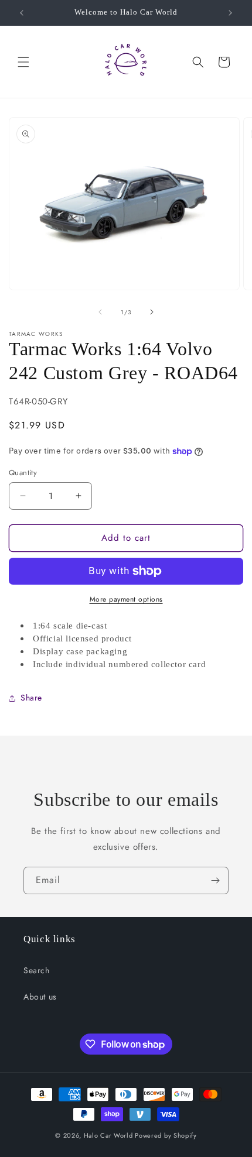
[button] (23, 62)
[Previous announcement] (22, 13)
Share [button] (31, 697)
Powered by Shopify (166, 1135)
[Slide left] (100, 312)
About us (40, 996)
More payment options (126, 599)
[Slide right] (152, 312)
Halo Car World (108, 1135)
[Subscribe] (215, 880)
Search (36, 970)
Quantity (23, 472)
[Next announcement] (230, 13)
